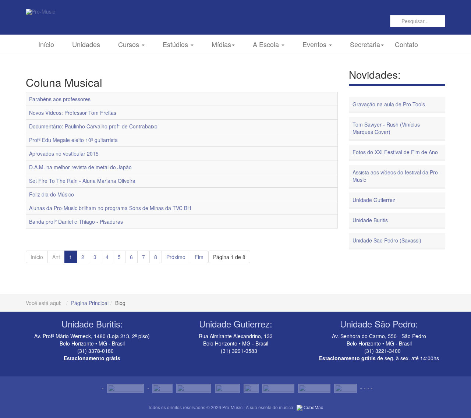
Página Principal (90, 303)
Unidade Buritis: (92, 323)
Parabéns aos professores (60, 99)
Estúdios (176, 44)
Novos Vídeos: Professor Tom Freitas (72, 112)
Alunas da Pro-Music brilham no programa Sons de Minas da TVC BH (110, 208)
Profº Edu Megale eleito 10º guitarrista (73, 140)
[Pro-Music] (40, 11)
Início (46, 44)
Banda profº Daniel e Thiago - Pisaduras (76, 221)
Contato (406, 44)
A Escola (267, 44)
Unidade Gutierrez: (235, 323)
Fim (199, 257)
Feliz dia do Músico (51, 194)
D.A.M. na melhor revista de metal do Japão (80, 167)
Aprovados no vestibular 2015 (64, 153)
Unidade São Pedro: (379, 323)
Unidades (86, 44)
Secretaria (365, 44)
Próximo (175, 257)
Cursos (129, 44)
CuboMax (312, 407)
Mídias (221, 44)
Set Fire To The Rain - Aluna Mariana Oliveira (82, 180)
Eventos (315, 44)
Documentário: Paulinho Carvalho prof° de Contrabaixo (93, 126)
